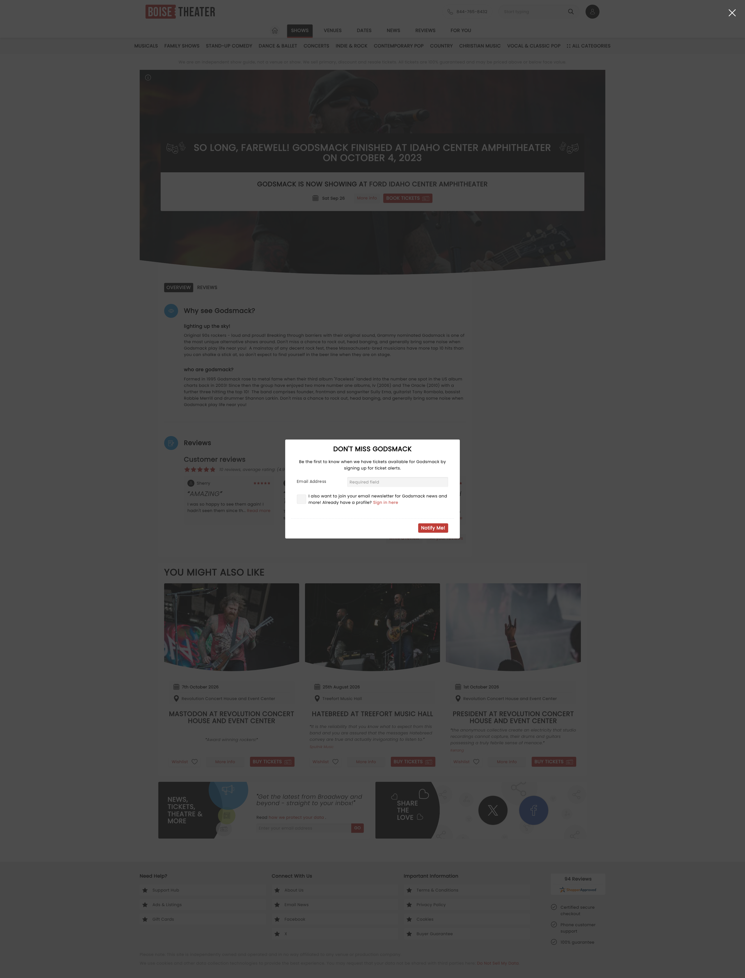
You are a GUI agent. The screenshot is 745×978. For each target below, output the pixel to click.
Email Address (311, 481)
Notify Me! (433, 528)
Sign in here (385, 502)
